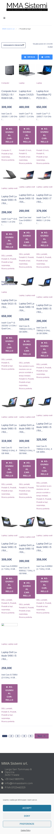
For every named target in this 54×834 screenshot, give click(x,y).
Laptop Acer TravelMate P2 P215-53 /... (43, 94)
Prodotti (13, 259)
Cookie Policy (26, 830)
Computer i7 (6, 150)
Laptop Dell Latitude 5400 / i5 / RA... (27, 198)
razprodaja (5, 157)
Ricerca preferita (7, 160)
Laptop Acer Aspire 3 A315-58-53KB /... (26, 94)
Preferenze (27, 824)
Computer (5, 83)
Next (40, 736)
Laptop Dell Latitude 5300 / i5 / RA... (9, 200)
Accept (27, 808)
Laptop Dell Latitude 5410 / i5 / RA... (9, 303)
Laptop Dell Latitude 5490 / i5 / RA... (9, 547)
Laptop (21, 83)
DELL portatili (6, 256)
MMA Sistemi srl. (8, 29)
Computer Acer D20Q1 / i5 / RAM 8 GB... (9, 94)
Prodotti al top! (7, 154)
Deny (27, 816)
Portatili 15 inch (25, 150)
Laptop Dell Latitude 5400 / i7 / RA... (44, 198)
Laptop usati (12, 188)
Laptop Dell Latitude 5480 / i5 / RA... (27, 307)
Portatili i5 (23, 154)
